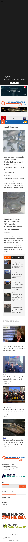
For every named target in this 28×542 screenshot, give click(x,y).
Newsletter (18, 79)
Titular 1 (13, 270)
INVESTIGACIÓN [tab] (21, 257)
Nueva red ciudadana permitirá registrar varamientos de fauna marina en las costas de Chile (17, 297)
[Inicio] (3, 122)
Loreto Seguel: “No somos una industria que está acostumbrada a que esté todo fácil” (14, 348)
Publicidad (13, 79)
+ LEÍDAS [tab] (13, 257)
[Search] (23, 122)
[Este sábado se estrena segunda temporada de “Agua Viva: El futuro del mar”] (7, 274)
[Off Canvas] (2, 1)
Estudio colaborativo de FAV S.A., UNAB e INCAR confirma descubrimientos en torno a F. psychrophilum (14, 224)
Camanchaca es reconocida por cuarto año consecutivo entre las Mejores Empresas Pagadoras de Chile (17, 309)
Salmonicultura (7, 216)
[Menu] (6, 122)
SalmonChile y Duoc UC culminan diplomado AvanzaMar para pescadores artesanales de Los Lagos (17, 286)
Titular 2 (13, 292)
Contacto (23, 79)
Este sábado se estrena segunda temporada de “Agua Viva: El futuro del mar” (13, 379)
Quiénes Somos (7, 79)
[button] (6, 122)
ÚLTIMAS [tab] (7, 257)
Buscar (5, 482)
